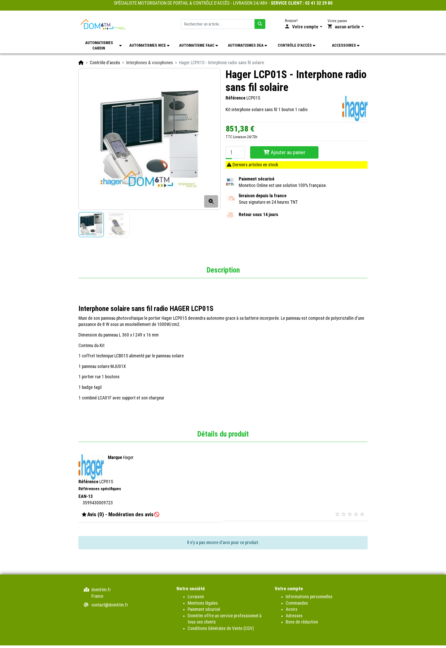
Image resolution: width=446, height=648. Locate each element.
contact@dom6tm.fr (109, 605)
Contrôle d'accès (295, 45)
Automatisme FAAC (197, 45)
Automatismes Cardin (99, 45)
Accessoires (344, 45)
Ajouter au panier (287, 152)
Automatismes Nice (148, 45)
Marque (115, 457)
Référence (235, 98)
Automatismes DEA (246, 45)
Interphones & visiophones (149, 62)
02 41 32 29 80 (318, 3)
